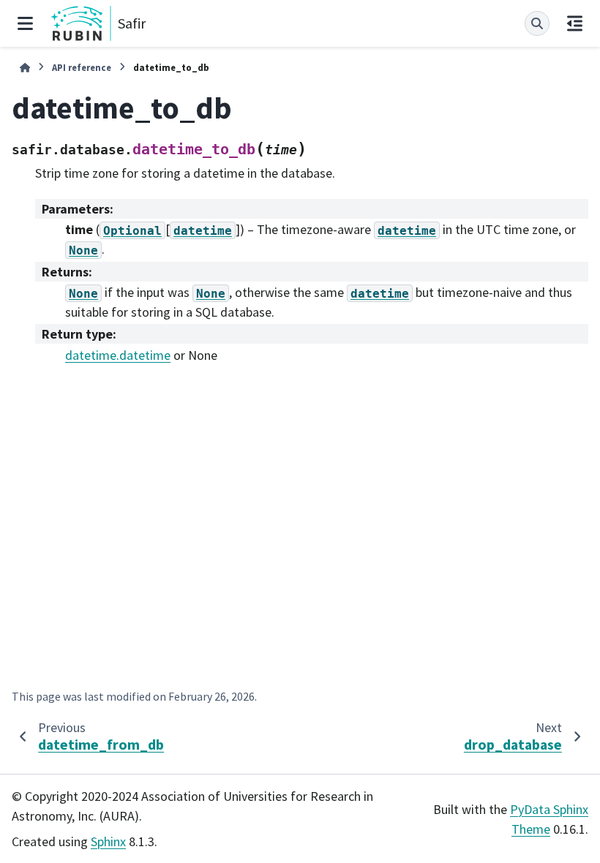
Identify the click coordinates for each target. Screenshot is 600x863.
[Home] (25, 68)
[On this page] (574, 23)
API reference (81, 67)
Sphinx (108, 841)
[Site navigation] (25, 23)
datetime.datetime (117, 355)
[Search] (537, 23)
